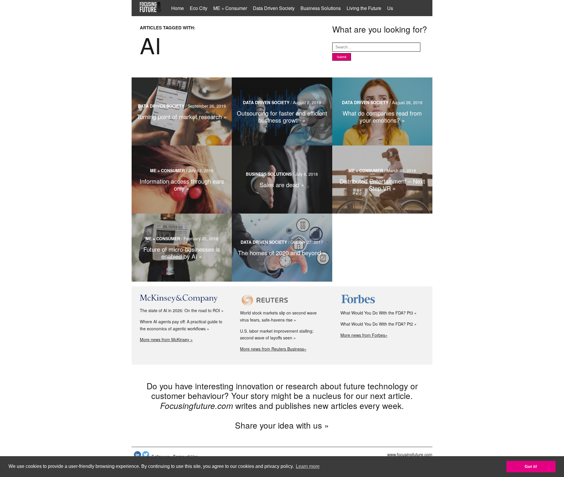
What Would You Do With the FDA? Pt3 (376, 313)
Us (390, 8)
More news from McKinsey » (166, 339)
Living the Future (364, 8)
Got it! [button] (531, 466)
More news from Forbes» (363, 335)
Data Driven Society (274, 8)
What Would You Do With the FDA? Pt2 (376, 324)
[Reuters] (282, 300)
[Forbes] (382, 300)
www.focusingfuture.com (409, 454)
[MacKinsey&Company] (182, 299)
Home (177, 8)
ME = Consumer (230, 8)
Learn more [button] (308, 466)
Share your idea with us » (282, 425)
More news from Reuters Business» (273, 349)
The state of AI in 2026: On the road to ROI (180, 310)
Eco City (198, 8)
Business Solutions (321, 8)
